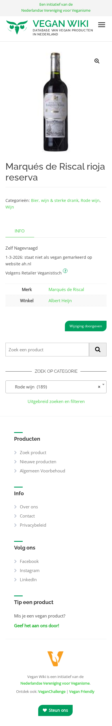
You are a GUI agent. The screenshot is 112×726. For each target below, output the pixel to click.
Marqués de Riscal (66, 289)
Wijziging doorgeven (85, 326)
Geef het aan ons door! (36, 625)
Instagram (30, 570)
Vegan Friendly (81, 691)
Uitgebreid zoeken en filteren (56, 401)
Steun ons (58, 710)
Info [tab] (20, 231)
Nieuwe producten (38, 461)
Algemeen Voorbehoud (42, 471)
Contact (27, 516)
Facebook (29, 561)
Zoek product (33, 452)
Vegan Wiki (61, 23)
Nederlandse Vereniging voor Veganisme (55, 683)
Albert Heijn (60, 300)
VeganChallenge (51, 691)
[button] (97, 61)
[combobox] (56, 386)
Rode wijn (90, 200)
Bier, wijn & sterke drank (54, 200)
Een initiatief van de (55, 7)
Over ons (29, 507)
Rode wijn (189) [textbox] (54, 387)
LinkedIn (28, 579)
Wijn (9, 207)
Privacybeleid (33, 525)
